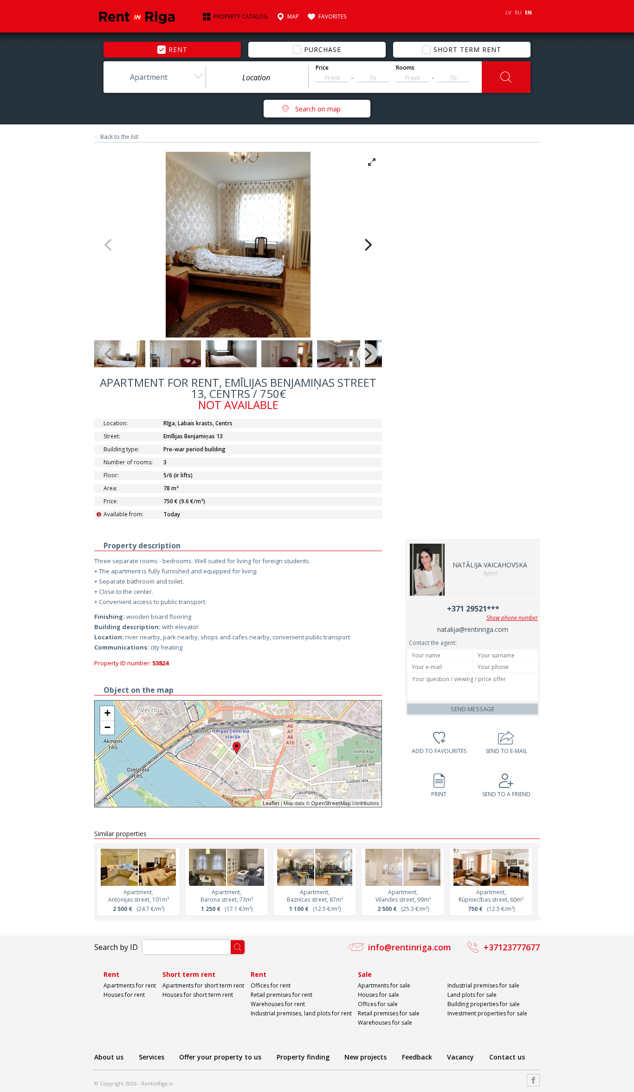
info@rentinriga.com (409, 947)
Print (438, 794)
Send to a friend (506, 794)
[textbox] (257, 77)
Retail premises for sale (389, 1013)
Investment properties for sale (487, 1013)
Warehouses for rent (278, 1004)
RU (518, 12)
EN (528, 12)
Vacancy (460, 1057)
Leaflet (271, 803)
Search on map (318, 108)
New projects (365, 1057)
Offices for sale (378, 1004)
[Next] (367, 244)
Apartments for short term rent (203, 985)
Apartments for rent (130, 985)
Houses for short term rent (197, 995)
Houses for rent (124, 995)
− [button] (107, 727)
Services (151, 1057)
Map (293, 16)
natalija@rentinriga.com (472, 629)
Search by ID (116, 947)
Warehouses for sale (385, 1023)
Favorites (332, 16)
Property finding (303, 1057)
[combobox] (155, 77)
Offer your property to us (220, 1057)
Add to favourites (439, 751)
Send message (473, 709)
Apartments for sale (384, 985)
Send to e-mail (506, 751)
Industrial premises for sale (483, 985)
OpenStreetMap (331, 803)
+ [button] (107, 713)
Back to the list (119, 137)
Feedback (417, 1057)
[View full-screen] (371, 162)
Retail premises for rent (281, 995)
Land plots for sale (472, 995)
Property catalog (240, 16)
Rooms (405, 68)
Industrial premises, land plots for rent (301, 1013)
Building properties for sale (483, 1004)
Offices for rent (271, 985)
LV (508, 12)
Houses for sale (378, 995)
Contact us (507, 1057)
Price (322, 68)
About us (108, 1057)
